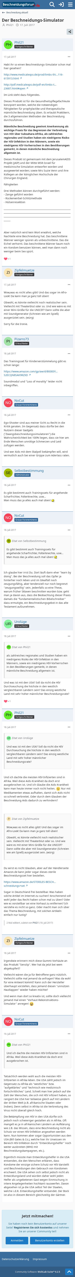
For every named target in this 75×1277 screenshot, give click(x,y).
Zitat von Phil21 (21, 647)
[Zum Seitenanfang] (69, 1272)
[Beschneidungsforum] (21, 4)
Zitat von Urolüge (22, 738)
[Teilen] (70, 32)
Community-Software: (37, 1271)
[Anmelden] (61, 4)
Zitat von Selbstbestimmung (29, 541)
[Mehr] (69, 57)
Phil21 (10, 25)
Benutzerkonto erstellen (49, 1240)
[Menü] (70, 4)
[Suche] (52, 4)
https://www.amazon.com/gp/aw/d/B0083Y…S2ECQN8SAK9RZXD (31, 373)
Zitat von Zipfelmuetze (25, 818)
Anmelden (17, 1240)
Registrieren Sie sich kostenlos (33, 1227)
